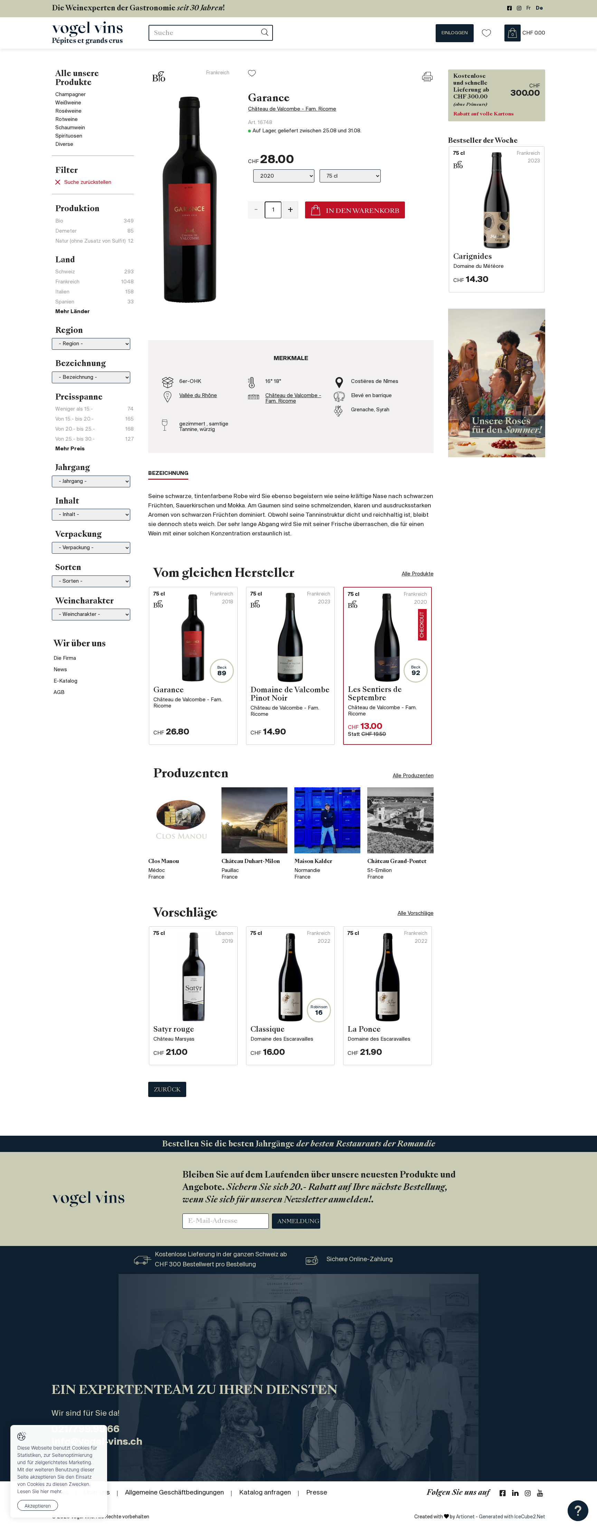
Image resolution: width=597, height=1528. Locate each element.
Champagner (70, 94)
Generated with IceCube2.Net (512, 1517)
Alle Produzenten (413, 776)
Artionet (465, 1517)
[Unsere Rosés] (496, 383)
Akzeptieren (38, 1506)
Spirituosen (68, 136)
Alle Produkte (418, 574)
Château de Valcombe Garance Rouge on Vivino (304, 241)
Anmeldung (298, 1222)
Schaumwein (70, 128)
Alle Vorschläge (416, 913)
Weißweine (68, 103)
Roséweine (68, 111)
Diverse (64, 144)
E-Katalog (65, 681)
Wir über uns (80, 644)
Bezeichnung (168, 473)
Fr (529, 8)
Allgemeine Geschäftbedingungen (174, 1492)
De (539, 8)
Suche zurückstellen (87, 182)
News (60, 670)
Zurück (167, 1090)
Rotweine (66, 119)
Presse (316, 1492)
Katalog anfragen (265, 1492)
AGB (59, 692)
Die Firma (65, 658)
